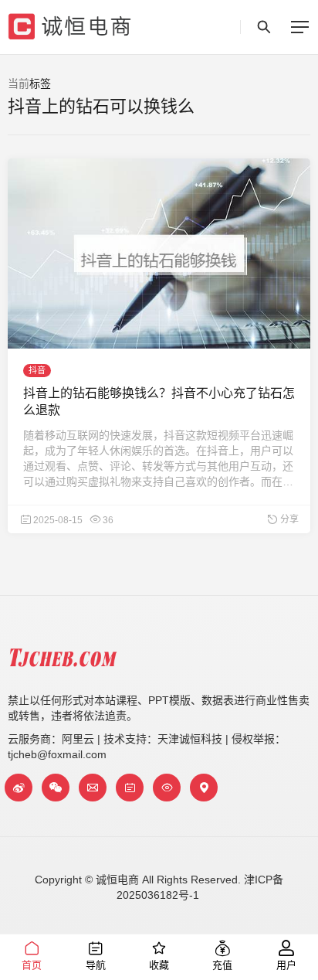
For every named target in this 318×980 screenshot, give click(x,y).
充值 (222, 965)
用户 (286, 965)
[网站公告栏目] (167, 787)
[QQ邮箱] (93, 787)
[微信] (55, 787)
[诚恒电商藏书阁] (130, 787)
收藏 (159, 965)
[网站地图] (204, 787)
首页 (32, 965)
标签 (40, 83)
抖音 (37, 370)
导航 (96, 965)
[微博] (18, 787)
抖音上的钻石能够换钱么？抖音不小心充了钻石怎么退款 (159, 401)
